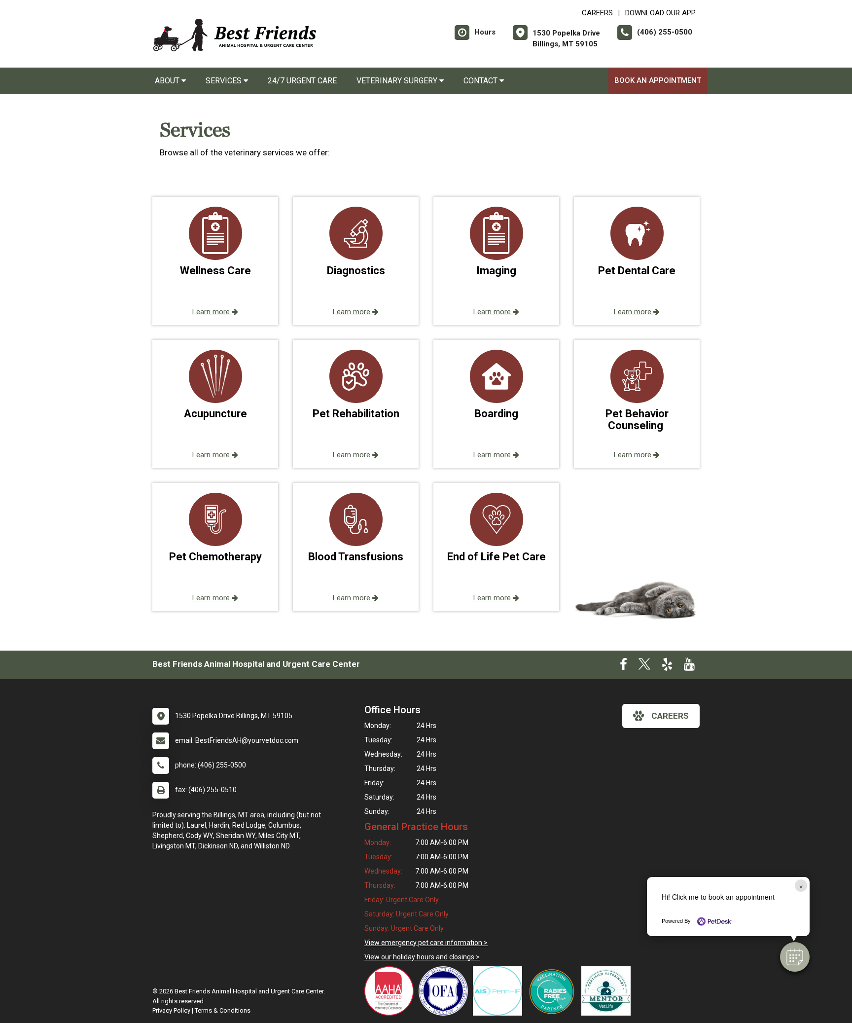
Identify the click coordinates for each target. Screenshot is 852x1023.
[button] (795, 957)
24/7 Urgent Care (302, 80)
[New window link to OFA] (446, 991)
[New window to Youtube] (689, 666)
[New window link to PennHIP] (500, 991)
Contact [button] (481, 80)
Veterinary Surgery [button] (397, 80)
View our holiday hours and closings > (422, 957)
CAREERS (597, 12)
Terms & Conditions (222, 1010)
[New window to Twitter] (644, 666)
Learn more (212, 311)
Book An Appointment (657, 80)
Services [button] (225, 80)
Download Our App (660, 12)
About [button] (168, 80)
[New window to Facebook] (623, 666)
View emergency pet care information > (426, 943)
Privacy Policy (171, 1010)
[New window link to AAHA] (391, 991)
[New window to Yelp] (667, 666)
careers (670, 716)
